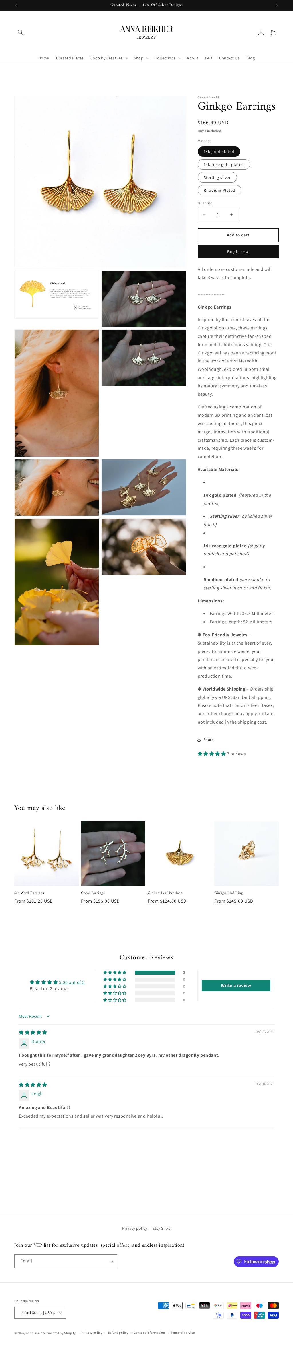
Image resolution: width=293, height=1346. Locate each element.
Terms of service (183, 1333)
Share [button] (208, 739)
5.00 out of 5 (72, 982)
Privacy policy (134, 1228)
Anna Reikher (35, 1333)
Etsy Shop (162, 1228)
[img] (33, 1032)
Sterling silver (217, 177)
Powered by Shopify (61, 1333)
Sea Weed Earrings (29, 893)
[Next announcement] (276, 5)
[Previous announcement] (16, 5)
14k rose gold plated (224, 164)
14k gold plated (219, 151)
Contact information (149, 1333)
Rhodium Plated (219, 190)
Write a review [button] (236, 985)
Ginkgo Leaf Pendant (165, 893)
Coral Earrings (93, 893)
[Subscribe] (110, 1261)
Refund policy (118, 1333)
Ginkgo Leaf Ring (228, 893)
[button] (20, 32)
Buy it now (238, 251)
